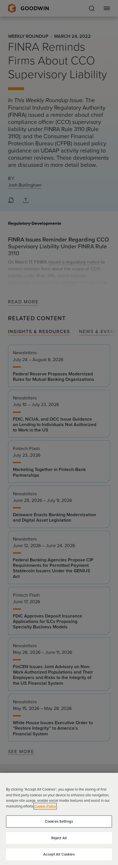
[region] (59, 819)
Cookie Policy (45, 806)
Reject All (59, 838)
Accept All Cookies (58, 854)
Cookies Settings (59, 821)
